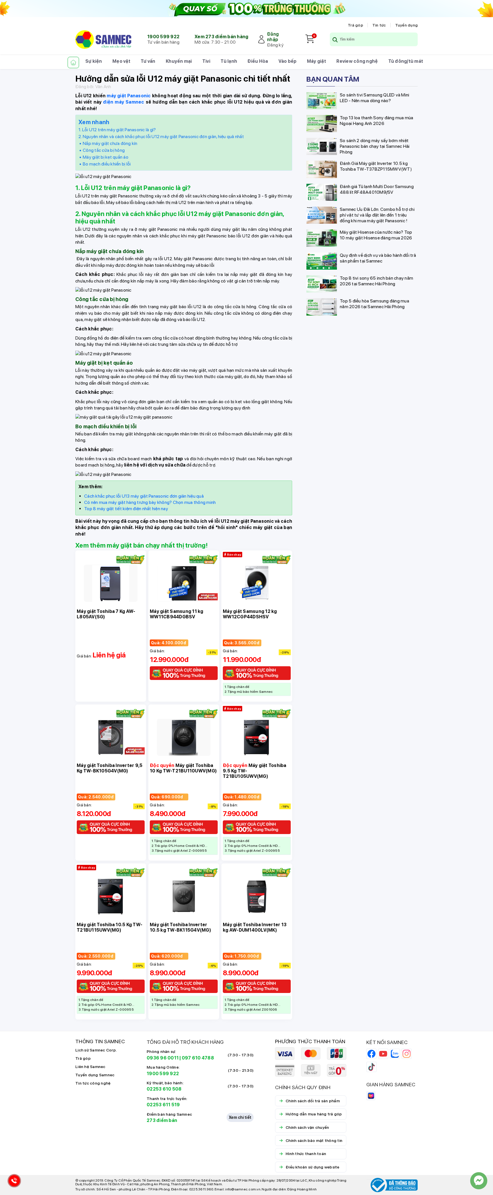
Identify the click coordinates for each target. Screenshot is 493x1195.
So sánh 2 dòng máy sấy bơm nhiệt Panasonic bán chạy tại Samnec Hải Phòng (374, 146)
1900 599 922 (163, 36)
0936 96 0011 (163, 1058)
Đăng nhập (273, 36)
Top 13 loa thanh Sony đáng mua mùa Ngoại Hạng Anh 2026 (376, 120)
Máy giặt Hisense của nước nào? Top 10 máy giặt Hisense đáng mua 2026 (376, 235)
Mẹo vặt (121, 61)
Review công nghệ (357, 61)
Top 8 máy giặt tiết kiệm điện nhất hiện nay (126, 508)
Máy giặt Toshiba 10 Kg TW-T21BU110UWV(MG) (183, 768)
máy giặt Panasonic (129, 95)
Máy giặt (316, 61)
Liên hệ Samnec (90, 1066)
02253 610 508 (164, 1089)
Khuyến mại (179, 61)
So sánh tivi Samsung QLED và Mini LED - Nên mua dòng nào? (374, 97)
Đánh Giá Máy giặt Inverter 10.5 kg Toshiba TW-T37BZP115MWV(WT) (376, 166)
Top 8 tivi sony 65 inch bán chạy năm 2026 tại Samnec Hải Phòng (376, 280)
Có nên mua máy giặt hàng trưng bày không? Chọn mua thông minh (150, 502)
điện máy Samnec (123, 102)
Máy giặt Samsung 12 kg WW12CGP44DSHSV (250, 614)
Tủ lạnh (229, 61)
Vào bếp (287, 61)
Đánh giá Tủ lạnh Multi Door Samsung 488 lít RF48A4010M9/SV (377, 189)
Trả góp (355, 25)
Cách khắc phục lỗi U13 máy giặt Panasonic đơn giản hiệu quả (144, 496)
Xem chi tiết (240, 1117)
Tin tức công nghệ (92, 1083)
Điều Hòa (257, 61)
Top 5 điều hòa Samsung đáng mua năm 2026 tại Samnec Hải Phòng (374, 303)
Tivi (206, 61)
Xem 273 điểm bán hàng (221, 36)
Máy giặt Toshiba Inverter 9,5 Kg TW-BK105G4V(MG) (109, 768)
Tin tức (379, 25)
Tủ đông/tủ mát (405, 61)
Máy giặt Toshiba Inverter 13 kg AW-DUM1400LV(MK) (254, 927)
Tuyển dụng (406, 25)
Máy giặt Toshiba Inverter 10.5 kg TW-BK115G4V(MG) (180, 927)
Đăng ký (275, 45)
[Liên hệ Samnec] (479, 1180)
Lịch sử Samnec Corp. (96, 1050)
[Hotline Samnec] (13, 1182)
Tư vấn (148, 61)
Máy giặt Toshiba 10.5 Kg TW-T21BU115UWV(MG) (109, 927)
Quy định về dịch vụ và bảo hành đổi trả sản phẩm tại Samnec (378, 258)
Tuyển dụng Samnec (94, 1075)
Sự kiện (93, 61)
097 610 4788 (198, 1058)
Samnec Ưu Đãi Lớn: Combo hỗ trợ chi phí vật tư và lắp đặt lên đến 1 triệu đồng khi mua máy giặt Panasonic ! (377, 215)
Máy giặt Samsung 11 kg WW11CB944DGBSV (176, 614)
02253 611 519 (163, 1104)
